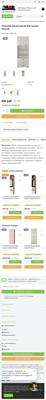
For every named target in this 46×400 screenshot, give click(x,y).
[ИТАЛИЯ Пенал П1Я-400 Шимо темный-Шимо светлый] (34, 184)
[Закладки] (35, 2)
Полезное (6, 310)
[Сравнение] (39, 2)
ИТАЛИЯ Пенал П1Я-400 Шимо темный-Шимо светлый (32, 198)
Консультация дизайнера (23, 354)
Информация (7, 304)
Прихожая (5, 21)
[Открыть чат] (34, 387)
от (11, 105)
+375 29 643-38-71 (24, 10)
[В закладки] (20, 176)
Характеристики (19, 139)
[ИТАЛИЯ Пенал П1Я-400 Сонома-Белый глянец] (12, 184)
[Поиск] (42, 16)
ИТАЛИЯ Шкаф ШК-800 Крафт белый (32, 247)
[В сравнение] (20, 180)
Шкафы (13, 21)
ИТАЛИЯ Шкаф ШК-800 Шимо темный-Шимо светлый (10, 247)
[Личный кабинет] (43, 2)
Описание (6, 139)
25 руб (26, 129)
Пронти (29, 85)
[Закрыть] (34, 371)
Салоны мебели (9, 316)
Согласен (8, 395)
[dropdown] (3, 2)
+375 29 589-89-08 (10, 343)
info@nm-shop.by (9, 335)
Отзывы (33, 139)
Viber (5, 329)
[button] (2, 196)
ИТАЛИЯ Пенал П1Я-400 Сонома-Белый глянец (10, 197)
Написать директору (23, 359)
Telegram (6, 332)
